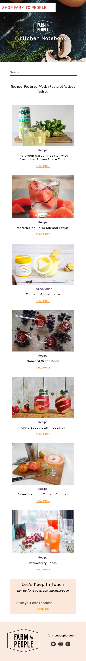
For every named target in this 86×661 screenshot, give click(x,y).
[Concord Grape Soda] (43, 330)
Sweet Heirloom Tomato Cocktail (43, 494)
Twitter (53, 644)
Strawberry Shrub (43, 563)
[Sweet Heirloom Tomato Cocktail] (43, 464)
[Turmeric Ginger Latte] (43, 264)
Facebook (68, 644)
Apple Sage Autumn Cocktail (43, 427)
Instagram (61, 644)
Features (30, 87)
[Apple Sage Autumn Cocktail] (43, 397)
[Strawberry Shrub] (43, 531)
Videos (43, 91)
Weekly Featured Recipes (57, 87)
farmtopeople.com (61, 635)
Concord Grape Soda (43, 361)
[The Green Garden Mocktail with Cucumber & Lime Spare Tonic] (43, 125)
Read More (43, 166)
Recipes (16, 87)
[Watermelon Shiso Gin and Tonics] (43, 196)
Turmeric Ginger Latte (43, 294)
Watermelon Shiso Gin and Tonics (43, 228)
